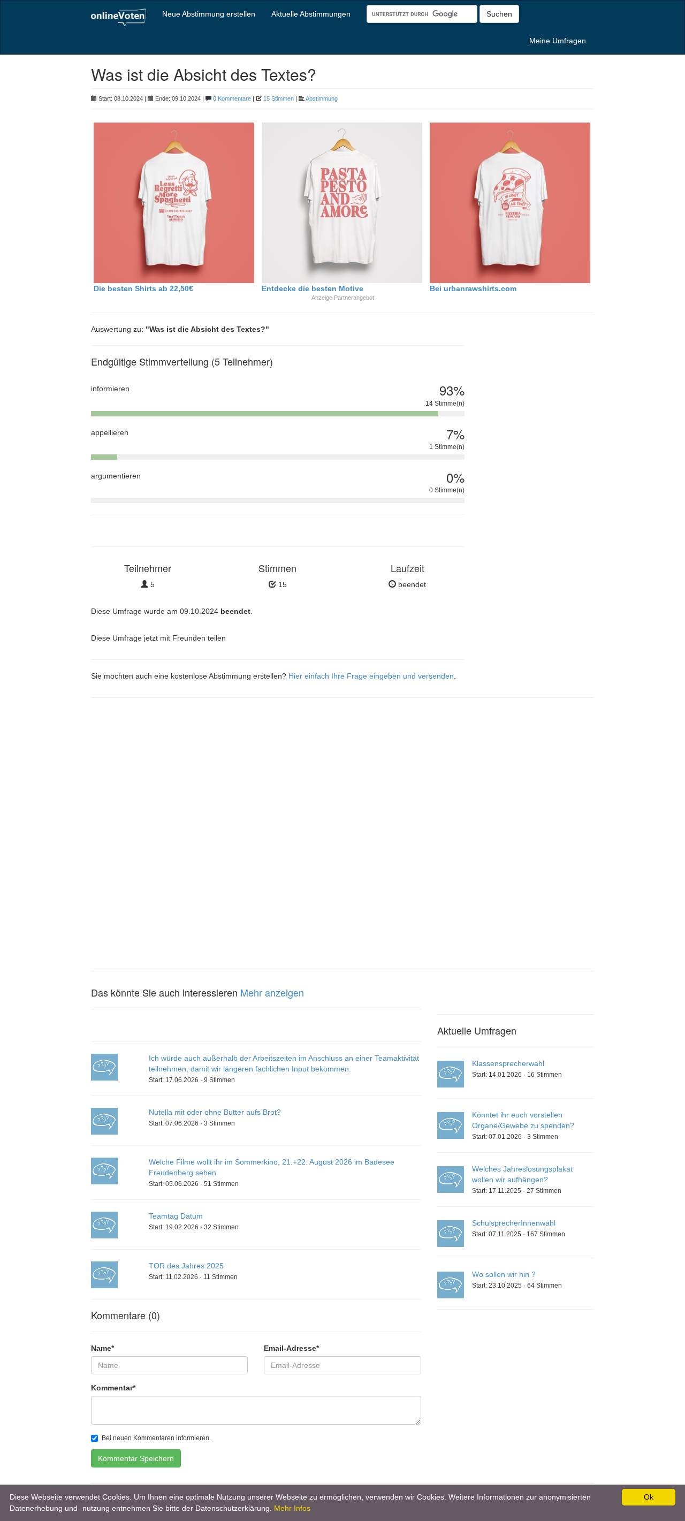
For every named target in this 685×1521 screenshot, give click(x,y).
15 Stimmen (278, 98)
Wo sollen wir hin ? (504, 1274)
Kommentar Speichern (136, 1458)
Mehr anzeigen (272, 992)
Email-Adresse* (291, 1348)
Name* (102, 1348)
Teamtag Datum (176, 1216)
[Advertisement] (538, 505)
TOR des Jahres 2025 (186, 1265)
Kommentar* (113, 1387)
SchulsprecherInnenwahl (513, 1223)
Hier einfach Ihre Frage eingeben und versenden (371, 676)
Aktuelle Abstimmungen (311, 14)
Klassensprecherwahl (508, 1063)
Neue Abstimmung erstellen (208, 14)
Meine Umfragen (557, 40)
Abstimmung (322, 98)
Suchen (499, 14)
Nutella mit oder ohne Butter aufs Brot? (215, 1112)
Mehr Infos (292, 1508)
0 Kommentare (232, 98)
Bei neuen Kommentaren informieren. (156, 1438)
